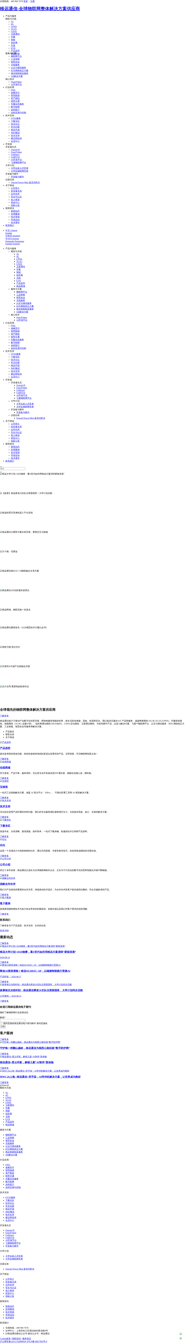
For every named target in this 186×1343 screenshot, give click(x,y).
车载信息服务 (17, 104)
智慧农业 (15, 62)
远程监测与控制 (18, 112)
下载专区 (15, 121)
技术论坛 (15, 124)
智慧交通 (15, 101)
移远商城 (20, 286)
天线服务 (15, 65)
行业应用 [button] (9, 87)
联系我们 (9, 225)
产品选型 (15, 51)
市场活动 (15, 219)
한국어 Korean (12, 238)
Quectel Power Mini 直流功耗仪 (25, 182)
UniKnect (15, 154)
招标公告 (15, 205)
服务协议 (26, 1338)
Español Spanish (12, 244)
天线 (13, 45)
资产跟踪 (15, 98)
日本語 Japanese (12, 236)
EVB (13, 48)
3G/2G (14, 29)
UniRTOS (15, 157)
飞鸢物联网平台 (18, 162)
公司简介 (15, 188)
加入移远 (15, 199)
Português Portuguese (14, 241)
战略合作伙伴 (8, 883)
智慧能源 (15, 95)
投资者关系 (16, 191)
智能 (13, 40)
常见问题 (15, 127)
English (8, 233)
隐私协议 (16, 1338)
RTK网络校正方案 (19, 70)
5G (12, 21)
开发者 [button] (8, 144)
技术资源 (15, 217)
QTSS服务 (16, 118)
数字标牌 (15, 107)
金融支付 (15, 92)
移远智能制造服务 (19, 73)
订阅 (3, 1026)
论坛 (2, 845)
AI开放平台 (16, 84)
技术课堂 (15, 222)
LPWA (14, 26)
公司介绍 (5, 864)
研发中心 (15, 202)
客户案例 (5, 903)
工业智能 (15, 59)
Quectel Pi (15, 149)
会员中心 (15, 141)
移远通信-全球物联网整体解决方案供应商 (40, 8)
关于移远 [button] (9, 185)
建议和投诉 (16, 138)
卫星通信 (15, 34)
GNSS (14, 31)
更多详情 (4, 930)
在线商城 (5, 767)
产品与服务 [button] (10, 16)
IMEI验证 (15, 132)
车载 (13, 37)
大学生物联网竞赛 (19, 171)
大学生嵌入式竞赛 (19, 168)
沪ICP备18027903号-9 (37, 1341)
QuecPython (16, 82)
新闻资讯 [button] (9, 208)
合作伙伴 (15, 194)
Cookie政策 (5, 1338)
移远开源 (15, 130)
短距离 (14, 42)
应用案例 (15, 214)
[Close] (1, 466)
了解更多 (4, 490)
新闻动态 (15, 211)
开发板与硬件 (17, 177)
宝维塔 (4, 786)
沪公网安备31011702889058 (13, 1341)
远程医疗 (15, 110)
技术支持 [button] (9, 115)
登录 (25, 1)
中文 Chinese (11, 230)
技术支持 (15, 135)
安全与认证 (16, 197)
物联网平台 (16, 56)
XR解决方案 (17, 76)
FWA (13, 90)
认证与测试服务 (18, 67)
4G (12, 24)
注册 (32, 1)
